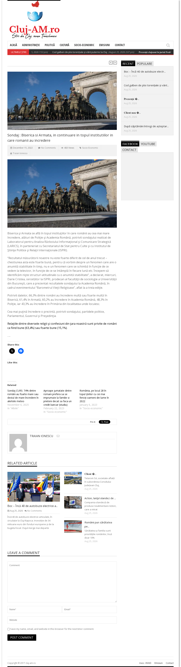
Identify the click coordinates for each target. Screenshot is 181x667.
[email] (58, 436)
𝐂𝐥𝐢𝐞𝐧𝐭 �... (90, 474)
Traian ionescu (20, 153)
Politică (50, 45)
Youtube (148, 144)
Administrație (31, 45)
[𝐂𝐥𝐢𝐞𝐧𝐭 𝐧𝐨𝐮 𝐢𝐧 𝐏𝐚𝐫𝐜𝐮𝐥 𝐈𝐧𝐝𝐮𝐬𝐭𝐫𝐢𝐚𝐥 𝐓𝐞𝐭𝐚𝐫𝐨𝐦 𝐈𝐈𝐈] (76, 478)
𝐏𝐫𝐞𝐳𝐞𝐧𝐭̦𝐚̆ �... (131, 99)
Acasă (13, 45)
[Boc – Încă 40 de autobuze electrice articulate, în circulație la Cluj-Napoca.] (36, 487)
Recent (128, 64)
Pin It (92, 421)
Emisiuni (104, 45)
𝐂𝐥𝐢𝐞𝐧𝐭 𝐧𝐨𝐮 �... (132, 112)
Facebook (130, 144)
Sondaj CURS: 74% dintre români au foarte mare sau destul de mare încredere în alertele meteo (23, 396)
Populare (144, 64)
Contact (120, 45)
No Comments (48, 147)
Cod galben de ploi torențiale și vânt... (146, 85)
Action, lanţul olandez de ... (100, 498)
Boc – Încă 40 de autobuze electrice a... (32, 506)
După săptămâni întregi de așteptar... (146, 126)
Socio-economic (84, 45)
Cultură (64, 45)
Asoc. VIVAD (145, 663)
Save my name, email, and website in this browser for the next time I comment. (52, 628)
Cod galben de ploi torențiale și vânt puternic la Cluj (69, 52)
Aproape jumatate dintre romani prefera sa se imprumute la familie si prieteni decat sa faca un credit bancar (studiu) (57, 397)
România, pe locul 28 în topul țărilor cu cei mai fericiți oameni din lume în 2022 (94, 396)
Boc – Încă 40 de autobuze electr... (145, 71)
